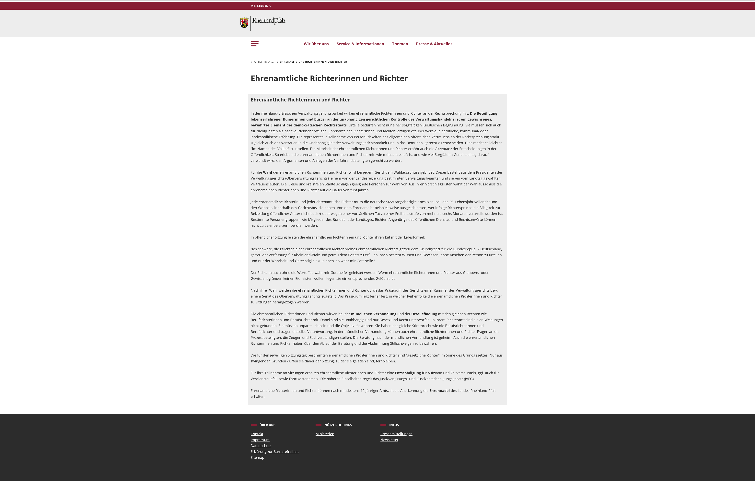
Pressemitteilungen (396, 433)
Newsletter (389, 439)
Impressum (260, 439)
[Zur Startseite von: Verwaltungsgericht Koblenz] (262, 22)
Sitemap (257, 457)
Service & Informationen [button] (360, 43)
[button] (255, 44)
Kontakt (257, 433)
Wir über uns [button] (316, 43)
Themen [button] (400, 43)
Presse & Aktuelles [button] (434, 43)
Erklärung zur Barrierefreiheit (275, 451)
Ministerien (325, 433)
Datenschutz (261, 445)
